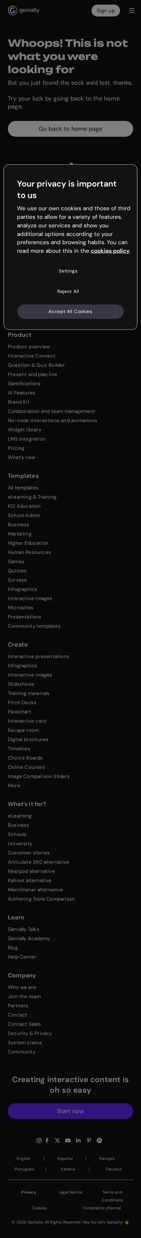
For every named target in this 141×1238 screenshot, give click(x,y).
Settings (68, 271)
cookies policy (110, 250)
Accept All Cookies (70, 311)
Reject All (68, 291)
